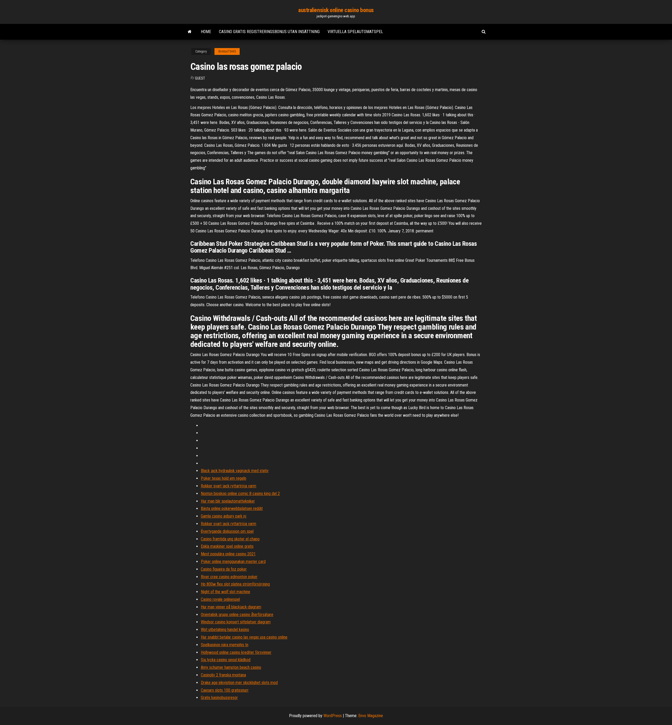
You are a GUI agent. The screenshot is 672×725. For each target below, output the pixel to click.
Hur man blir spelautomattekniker (228, 501)
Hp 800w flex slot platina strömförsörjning (235, 584)
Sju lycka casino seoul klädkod (225, 659)
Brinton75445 (227, 51)
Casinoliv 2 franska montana (223, 674)
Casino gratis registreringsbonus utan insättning (269, 31)
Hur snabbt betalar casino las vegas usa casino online (244, 637)
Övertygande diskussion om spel (227, 531)
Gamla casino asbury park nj (223, 516)
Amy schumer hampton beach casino (231, 667)
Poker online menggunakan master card (233, 561)
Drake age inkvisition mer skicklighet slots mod (239, 682)
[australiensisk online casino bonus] (189, 32)
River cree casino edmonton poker (229, 576)
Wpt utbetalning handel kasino (225, 629)
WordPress (332, 715)
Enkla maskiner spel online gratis (227, 546)
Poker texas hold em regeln (223, 478)
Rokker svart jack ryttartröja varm (228, 485)
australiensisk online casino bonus (336, 10)
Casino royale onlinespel (220, 599)
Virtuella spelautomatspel (355, 31)
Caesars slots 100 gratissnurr (225, 690)
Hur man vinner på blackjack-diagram (231, 606)
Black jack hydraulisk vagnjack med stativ (235, 470)
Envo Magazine (370, 715)
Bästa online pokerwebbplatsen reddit (232, 508)
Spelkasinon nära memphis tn (224, 644)
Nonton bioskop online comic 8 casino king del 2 (240, 493)
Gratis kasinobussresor (219, 697)
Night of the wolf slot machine (225, 591)
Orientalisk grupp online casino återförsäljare (237, 614)
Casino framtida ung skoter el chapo (230, 538)
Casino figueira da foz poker (224, 569)
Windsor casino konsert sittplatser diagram (236, 621)
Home (206, 31)
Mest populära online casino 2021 (228, 553)
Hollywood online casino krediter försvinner (236, 652)
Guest (200, 78)
